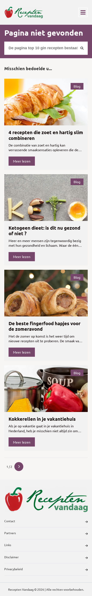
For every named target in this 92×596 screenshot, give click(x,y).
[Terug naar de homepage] (23, 12)
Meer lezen (21, 161)
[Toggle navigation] (83, 12)
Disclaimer (11, 557)
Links (7, 545)
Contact (9, 521)
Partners (10, 533)
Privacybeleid (13, 569)
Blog (77, 86)
